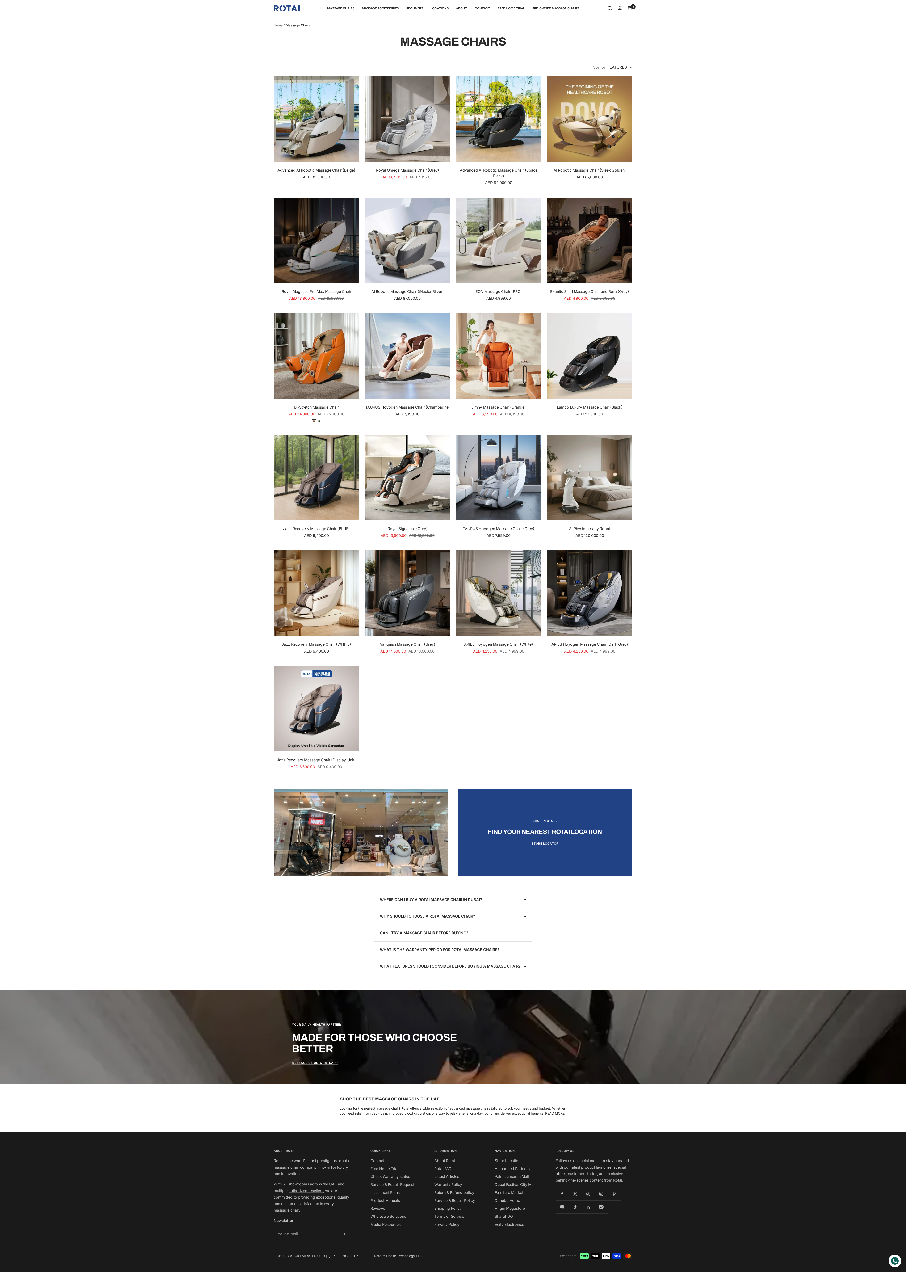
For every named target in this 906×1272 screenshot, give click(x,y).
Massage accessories (380, 8)
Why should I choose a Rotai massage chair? (427, 916)
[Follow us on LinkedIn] (588, 1206)
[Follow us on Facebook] (562, 1194)
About (461, 8)
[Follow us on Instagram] (601, 1194)
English (348, 1256)
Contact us (379, 1160)
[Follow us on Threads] (588, 1194)
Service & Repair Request (392, 1184)
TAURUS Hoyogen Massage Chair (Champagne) (407, 407)
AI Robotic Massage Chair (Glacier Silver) (407, 291)
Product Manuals (385, 1200)
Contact (482, 8)
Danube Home (507, 1200)
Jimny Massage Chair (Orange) (498, 407)
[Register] (344, 1233)
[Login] (620, 8)
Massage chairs (340, 8)
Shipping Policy (448, 1208)
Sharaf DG (504, 1216)
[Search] (610, 8)
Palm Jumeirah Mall (512, 1176)
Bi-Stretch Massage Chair (316, 407)
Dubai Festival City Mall (515, 1184)
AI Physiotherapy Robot (589, 528)
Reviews (377, 1208)
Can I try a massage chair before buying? (424, 933)
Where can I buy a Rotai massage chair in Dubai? (431, 899)
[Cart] (630, 8)
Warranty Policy (448, 1184)
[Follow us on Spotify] (601, 1206)
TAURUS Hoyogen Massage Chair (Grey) (498, 528)
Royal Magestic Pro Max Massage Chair (316, 291)
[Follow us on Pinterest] (614, 1194)
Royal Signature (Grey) (408, 528)
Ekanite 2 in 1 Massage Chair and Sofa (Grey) (589, 291)
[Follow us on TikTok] (575, 1206)
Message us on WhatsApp (315, 1063)
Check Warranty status (390, 1176)
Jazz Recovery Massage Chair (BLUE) (316, 528)
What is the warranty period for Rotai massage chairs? (439, 949)
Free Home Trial (511, 8)
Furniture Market (509, 1192)
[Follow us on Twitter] (575, 1194)
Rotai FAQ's (444, 1168)
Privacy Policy (446, 1224)
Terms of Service (449, 1216)
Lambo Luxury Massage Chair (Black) (590, 407)
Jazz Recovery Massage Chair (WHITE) (316, 644)
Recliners (414, 8)
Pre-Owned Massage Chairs (555, 8)
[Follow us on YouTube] (562, 1206)
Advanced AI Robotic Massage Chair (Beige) (316, 170)
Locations (440, 8)
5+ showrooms (296, 1184)
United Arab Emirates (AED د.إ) (303, 1256)
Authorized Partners (512, 1168)
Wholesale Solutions (388, 1216)
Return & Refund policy (454, 1192)
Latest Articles (446, 1176)
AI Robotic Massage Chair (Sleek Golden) (590, 170)
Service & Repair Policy (454, 1200)
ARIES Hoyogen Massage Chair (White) (498, 644)
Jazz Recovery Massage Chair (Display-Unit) (316, 760)
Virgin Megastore (510, 1208)
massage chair (286, 1167)
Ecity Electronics (509, 1224)
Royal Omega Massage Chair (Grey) (407, 170)
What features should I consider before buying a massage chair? (450, 966)
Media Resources (385, 1224)
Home (278, 25)
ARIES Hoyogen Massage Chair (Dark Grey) (589, 644)
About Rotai (444, 1160)
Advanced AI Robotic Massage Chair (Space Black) (498, 173)
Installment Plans (385, 1192)
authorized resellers (306, 1190)
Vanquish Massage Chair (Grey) (407, 644)
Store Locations (508, 1160)
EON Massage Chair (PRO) (498, 291)
